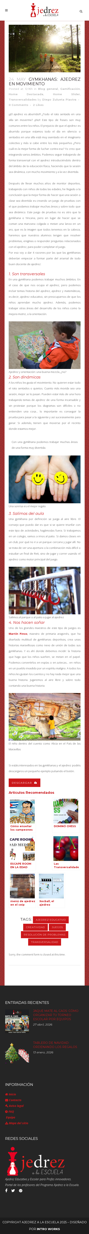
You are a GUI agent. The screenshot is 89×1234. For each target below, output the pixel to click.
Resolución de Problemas (44, 934)
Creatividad (35, 927)
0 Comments (18, 105)
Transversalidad (44, 942)
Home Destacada (26, 94)
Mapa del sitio (18, 1123)
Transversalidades (23, 99)
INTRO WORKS (48, 1229)
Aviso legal (16, 1106)
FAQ (11, 1111)
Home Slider (66, 94)
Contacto (14, 1100)
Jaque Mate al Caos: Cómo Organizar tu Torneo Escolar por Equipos (55, 1015)
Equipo (10, 1117)
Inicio (12, 1094)
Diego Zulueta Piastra (59, 99)
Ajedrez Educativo (51, 919)
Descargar (22, 782)
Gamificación (70, 88)
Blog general (48, 88)
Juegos (57, 927)
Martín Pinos (18, 634)
